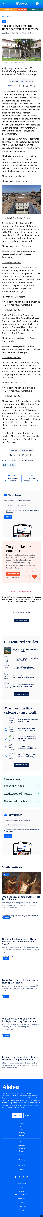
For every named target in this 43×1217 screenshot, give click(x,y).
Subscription (21, 1154)
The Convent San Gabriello (15, 296)
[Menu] (7, 4)
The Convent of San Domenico (17, 246)
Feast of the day (14, 786)
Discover (21, 1136)
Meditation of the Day (18, 793)
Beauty (6, 875)
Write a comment (21, 620)
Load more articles (21, 694)
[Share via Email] (31, 86)
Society (12, 465)
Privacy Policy (21, 1206)
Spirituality (21, 1133)
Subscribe (8, 9)
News (21, 1127)
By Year (21, 1169)
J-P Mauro (23, 33)
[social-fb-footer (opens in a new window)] (19, 1177)
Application (21, 1148)
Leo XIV (6, 1035)
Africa (6, 997)
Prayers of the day (15, 801)
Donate (20, 9)
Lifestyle (21, 1130)
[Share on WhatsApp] (34, 86)
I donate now (12, 574)
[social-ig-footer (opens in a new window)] (27, 1177)
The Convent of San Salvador (16, 181)
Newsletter (21, 1145)
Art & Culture (6, 17)
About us (21, 1191)
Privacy (21, 1210)
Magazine (21, 1151)
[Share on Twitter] (27, 86)
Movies (6, 917)
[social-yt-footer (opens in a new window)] (15, 1177)
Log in (28, 612)
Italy (4, 465)
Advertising (21, 1160)
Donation (22, 1157)
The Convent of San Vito (14, 382)
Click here (7, 433)
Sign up (8, 517)
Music (6, 958)
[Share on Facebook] (19, 86)
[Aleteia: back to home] (21, 4)
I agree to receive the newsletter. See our (22, 511)
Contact (21, 1202)
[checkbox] (4, 510)
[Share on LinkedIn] (23, 86)
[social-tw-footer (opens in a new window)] (23, 1177)
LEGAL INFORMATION (21, 1195)
